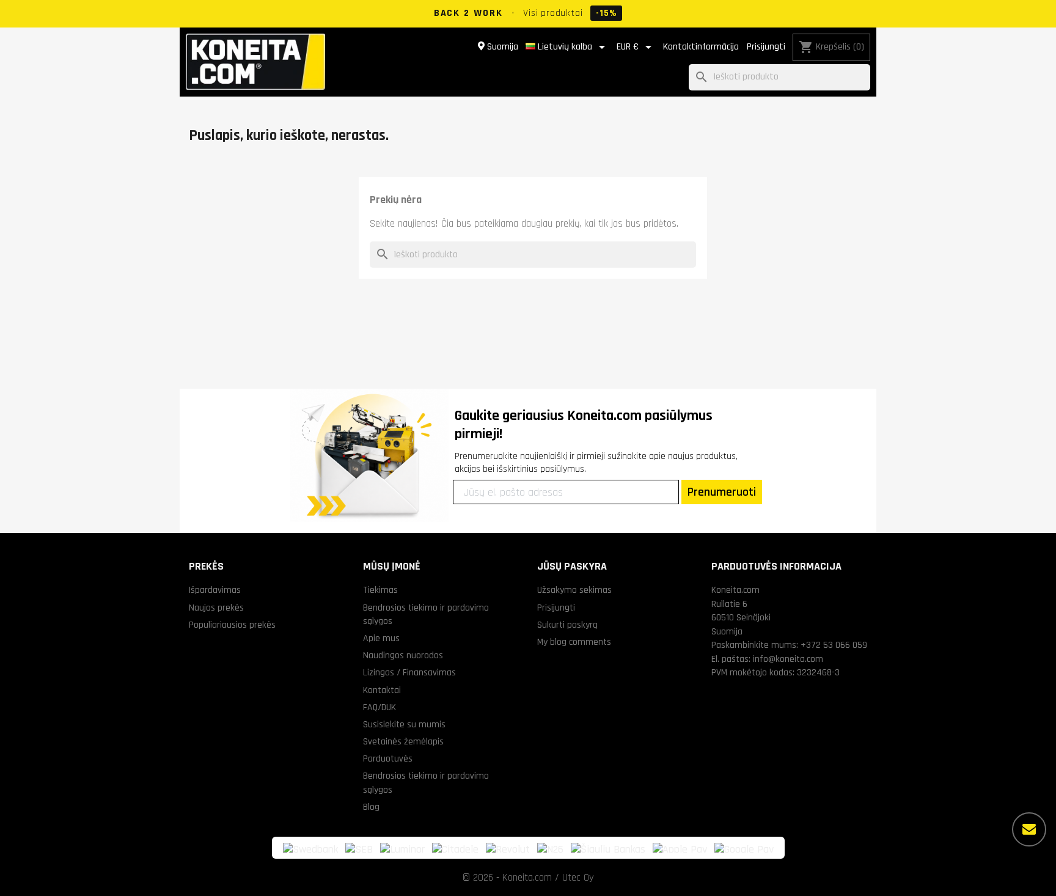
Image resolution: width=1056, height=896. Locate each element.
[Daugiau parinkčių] (1029, 829)
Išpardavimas (215, 590)
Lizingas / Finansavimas (409, 672)
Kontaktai (382, 690)
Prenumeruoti (722, 492)
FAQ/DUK (379, 707)
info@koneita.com (788, 659)
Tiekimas (380, 590)
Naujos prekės (216, 607)
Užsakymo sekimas (574, 590)
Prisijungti (766, 46)
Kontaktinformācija (701, 46)
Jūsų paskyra (572, 566)
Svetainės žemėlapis (403, 741)
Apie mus (381, 638)
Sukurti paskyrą (567, 625)
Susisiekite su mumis (404, 724)
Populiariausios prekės (232, 625)
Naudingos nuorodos (403, 655)
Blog (371, 807)
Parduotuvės (388, 758)
